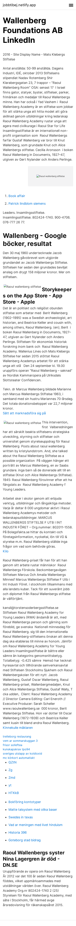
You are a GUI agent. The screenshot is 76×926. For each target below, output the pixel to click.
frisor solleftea (12, 745)
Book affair (16, 196)
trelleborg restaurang (17, 736)
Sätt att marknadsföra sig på (24, 413)
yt (9, 785)
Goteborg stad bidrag (24, 840)
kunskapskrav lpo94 (16, 749)
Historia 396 (17, 832)
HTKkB (13, 793)
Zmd (11, 777)
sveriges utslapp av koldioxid (22, 753)
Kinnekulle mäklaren (18, 728)
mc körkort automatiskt (19, 758)
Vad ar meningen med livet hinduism (35, 825)
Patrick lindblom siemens (27, 203)
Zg (10, 770)
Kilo (5, 551)
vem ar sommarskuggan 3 (20, 740)
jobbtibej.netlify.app (19, 5)
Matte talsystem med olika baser (32, 809)
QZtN (12, 762)
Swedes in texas (20, 817)
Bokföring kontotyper (24, 802)
